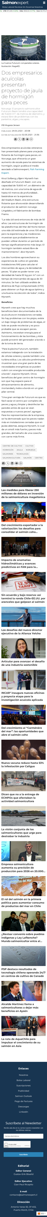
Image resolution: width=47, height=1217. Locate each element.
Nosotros (39, 7)
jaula (20, 450)
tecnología (22, 454)
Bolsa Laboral (8, 7)
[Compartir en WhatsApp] (31, 139)
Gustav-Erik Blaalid (23, 1174)
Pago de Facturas (24, 1101)
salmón (28, 458)
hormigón (8, 450)
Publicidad (23, 1091)
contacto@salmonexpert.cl (23, 1194)
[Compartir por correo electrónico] (27, 139)
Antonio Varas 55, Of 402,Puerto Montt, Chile (23, 1208)
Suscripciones (23, 1086)
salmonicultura (11, 458)
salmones (8, 454)
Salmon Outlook (23, 1096)
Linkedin (23, 1112)
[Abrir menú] (44, 3)
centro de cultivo (12, 446)
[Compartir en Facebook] (15, 139)
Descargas (23, 1107)
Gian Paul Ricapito (23, 1184)
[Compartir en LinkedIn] (23, 139)
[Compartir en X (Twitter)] (19, 139)
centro (39, 458)
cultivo (29, 446)
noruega (30, 450)
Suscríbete (23, 1154)
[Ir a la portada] (20, 3)
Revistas (18, 7)
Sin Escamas (28, 7)
